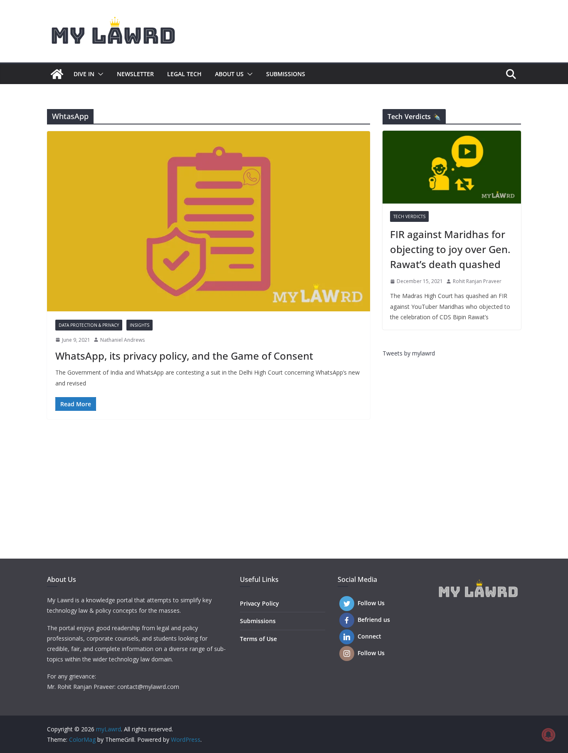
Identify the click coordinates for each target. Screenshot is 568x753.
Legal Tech (184, 74)
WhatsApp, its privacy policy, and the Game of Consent (184, 356)
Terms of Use (258, 639)
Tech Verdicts (409, 216)
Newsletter (135, 74)
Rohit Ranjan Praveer (477, 281)
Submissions (285, 74)
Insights (139, 325)
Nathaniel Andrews (122, 339)
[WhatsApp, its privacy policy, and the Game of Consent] (208, 221)
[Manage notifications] (548, 734)
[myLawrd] (57, 74)
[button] (99, 74)
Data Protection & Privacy (89, 325)
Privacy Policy (259, 603)
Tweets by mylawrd (409, 353)
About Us (229, 74)
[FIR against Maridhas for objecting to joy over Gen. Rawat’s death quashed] (452, 167)
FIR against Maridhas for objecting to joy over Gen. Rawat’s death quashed (450, 249)
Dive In (84, 74)
